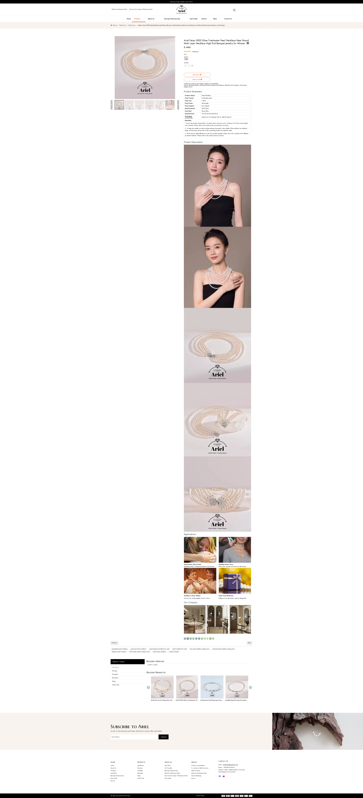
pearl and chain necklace (138, 649)
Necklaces (115, 667)
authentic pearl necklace (119, 652)
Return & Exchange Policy (199, 773)
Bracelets (115, 678)
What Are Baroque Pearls (119, 9)
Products (113, 771)
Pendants (115, 674)
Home (112, 765)
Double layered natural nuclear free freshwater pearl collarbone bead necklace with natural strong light (236, 700)
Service (113, 781)
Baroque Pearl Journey (117, 776)
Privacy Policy (200, 796)
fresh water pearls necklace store (140, 652)
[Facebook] (219, 776)
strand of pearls (174, 652)
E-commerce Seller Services (199, 768)
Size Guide (114, 778)
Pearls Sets (115, 685)
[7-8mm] (186, 58)
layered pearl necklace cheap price (224, 649)
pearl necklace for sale (180, 649)
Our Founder (168, 768)
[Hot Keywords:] (234, 10)
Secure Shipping (196, 776)
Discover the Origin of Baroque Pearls (141, 9)
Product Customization (198, 765)
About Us (113, 768)
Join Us (193, 778)
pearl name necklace (159, 652)
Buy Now (196, 75)
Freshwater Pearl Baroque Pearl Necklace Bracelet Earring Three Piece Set (212, 700)
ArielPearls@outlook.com (230, 765)
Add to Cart (196, 79)
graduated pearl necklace (119, 649)
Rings (114, 681)
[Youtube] (223, 776)
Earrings (114, 671)
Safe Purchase (195, 771)
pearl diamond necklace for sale (159, 649)
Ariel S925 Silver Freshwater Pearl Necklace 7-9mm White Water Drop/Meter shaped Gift (187, 700)
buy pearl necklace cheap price (199, 649)
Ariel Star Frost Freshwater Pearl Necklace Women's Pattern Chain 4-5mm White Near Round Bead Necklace (162, 700)
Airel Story (114, 773)
